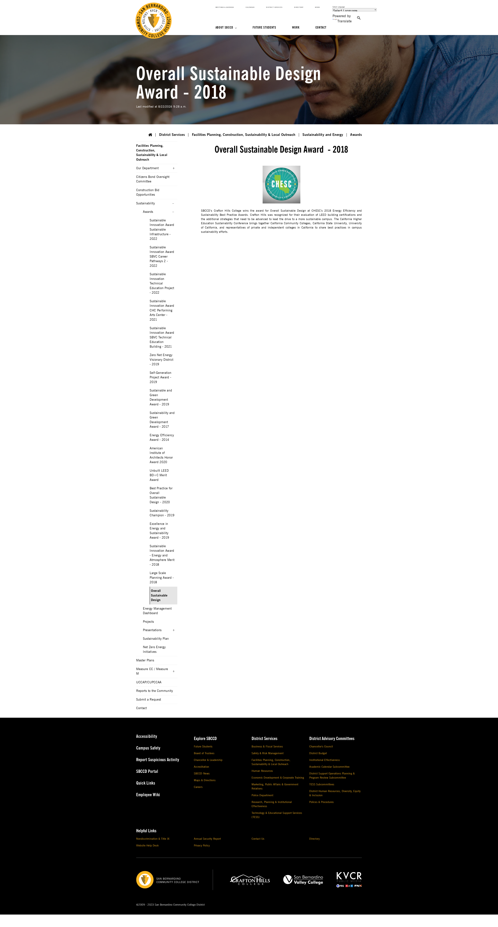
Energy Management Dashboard (157, 610)
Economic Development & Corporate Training (278, 777)
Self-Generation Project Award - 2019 (160, 377)
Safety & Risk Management (267, 753)
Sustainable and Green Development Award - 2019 (161, 397)
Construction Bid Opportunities (147, 192)
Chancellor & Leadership (208, 760)
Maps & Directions (205, 780)
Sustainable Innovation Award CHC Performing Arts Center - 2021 (162, 310)
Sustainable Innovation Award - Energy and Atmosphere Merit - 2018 (162, 555)
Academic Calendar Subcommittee (329, 767)
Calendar (250, 7)
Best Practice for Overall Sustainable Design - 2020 (161, 495)
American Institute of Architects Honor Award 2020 (161, 455)
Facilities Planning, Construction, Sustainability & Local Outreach (243, 134)
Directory (298, 7)
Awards (356, 134)
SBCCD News (202, 773)
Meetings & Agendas (225, 7)
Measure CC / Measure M (152, 671)
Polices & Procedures (321, 802)
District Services (274, 7)
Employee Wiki (148, 795)
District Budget (318, 753)
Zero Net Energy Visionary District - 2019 (161, 359)
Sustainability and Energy (322, 134)
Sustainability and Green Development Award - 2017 (162, 420)
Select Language (339, 7)
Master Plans (145, 660)
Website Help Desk (147, 845)
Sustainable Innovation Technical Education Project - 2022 (162, 283)
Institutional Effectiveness (324, 760)
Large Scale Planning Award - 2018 (162, 577)
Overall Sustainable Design (159, 595)
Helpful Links (146, 831)
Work (296, 27)
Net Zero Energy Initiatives (154, 649)
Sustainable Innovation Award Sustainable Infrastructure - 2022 (162, 229)
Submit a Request (148, 699)
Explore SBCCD (205, 738)
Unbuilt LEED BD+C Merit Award (159, 475)
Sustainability (145, 203)
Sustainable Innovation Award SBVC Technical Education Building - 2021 (162, 337)
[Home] (150, 134)
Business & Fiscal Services (267, 746)
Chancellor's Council (321, 746)
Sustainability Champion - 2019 (162, 513)
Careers (198, 787)
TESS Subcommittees (321, 784)
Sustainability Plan (156, 639)
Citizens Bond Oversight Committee (153, 179)
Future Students (264, 27)
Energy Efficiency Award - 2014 (162, 437)
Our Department (147, 168)
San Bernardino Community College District (180, 904)
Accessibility (146, 736)
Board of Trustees (204, 753)
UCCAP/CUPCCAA (148, 682)
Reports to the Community (154, 691)
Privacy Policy (202, 845)
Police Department (262, 795)
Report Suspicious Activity (157, 760)
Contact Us (258, 839)
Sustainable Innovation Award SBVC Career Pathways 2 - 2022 (162, 256)
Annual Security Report (207, 839)
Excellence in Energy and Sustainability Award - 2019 (159, 531)
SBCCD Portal (147, 771)
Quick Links (145, 783)
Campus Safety (148, 748)
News (317, 7)
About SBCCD (224, 27)
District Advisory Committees (331, 738)
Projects (148, 622)
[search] (359, 18)
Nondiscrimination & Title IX (153, 839)
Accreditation (201, 767)
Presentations (152, 630)
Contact (320, 27)
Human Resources (262, 771)
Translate (344, 21)
